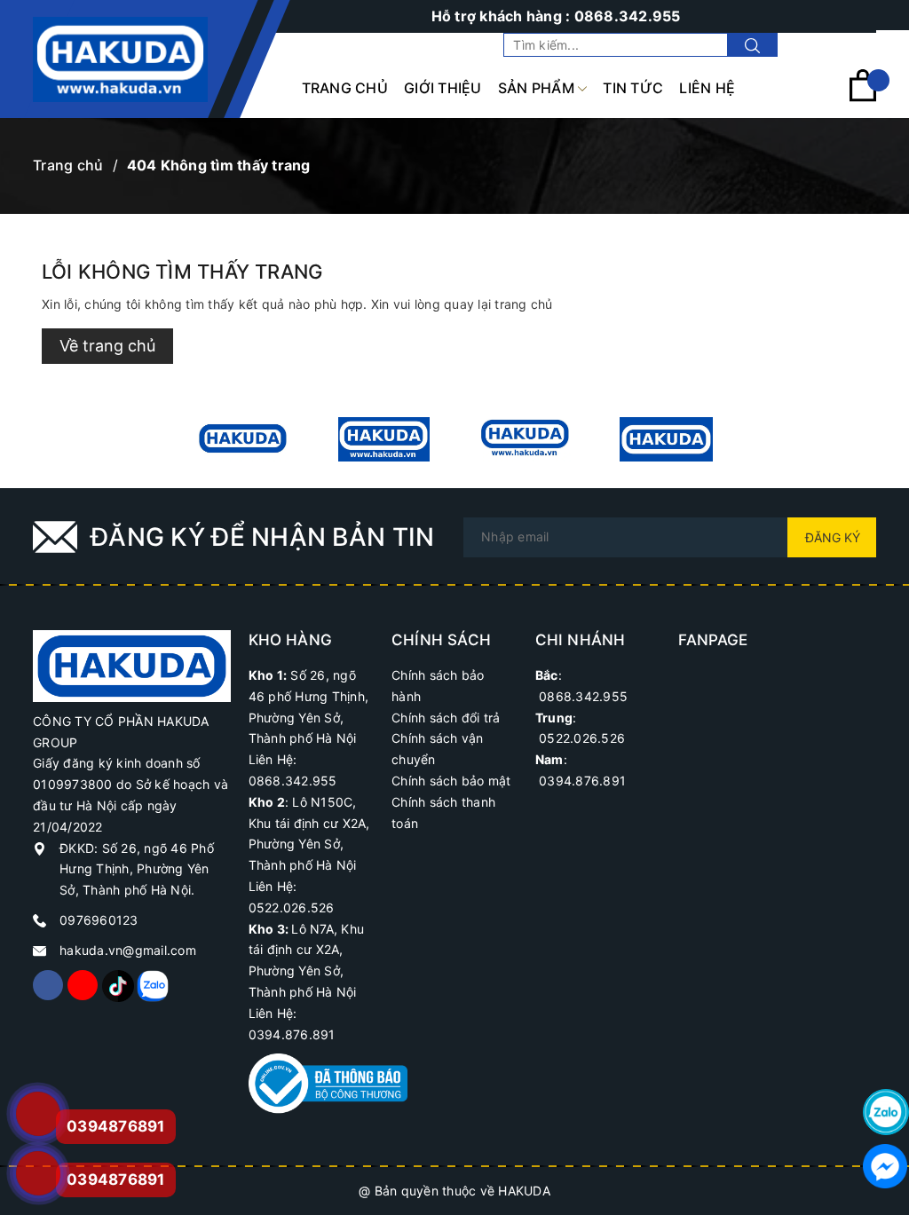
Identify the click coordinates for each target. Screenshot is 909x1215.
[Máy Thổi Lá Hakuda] (525, 439)
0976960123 (98, 919)
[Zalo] (152, 985)
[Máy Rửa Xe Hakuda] (383, 439)
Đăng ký (832, 537)
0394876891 (116, 1179)
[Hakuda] (132, 664)
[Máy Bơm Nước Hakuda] (666, 439)
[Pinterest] (117, 985)
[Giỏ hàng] (863, 97)
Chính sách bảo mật (451, 780)
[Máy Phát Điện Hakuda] (242, 439)
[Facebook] (48, 985)
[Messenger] (886, 1166)
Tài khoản (846, 44)
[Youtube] (82, 985)
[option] (242, 439)
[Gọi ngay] (37, 1114)
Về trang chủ (107, 345)
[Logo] (121, 59)
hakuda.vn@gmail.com (127, 950)
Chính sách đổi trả (446, 717)
